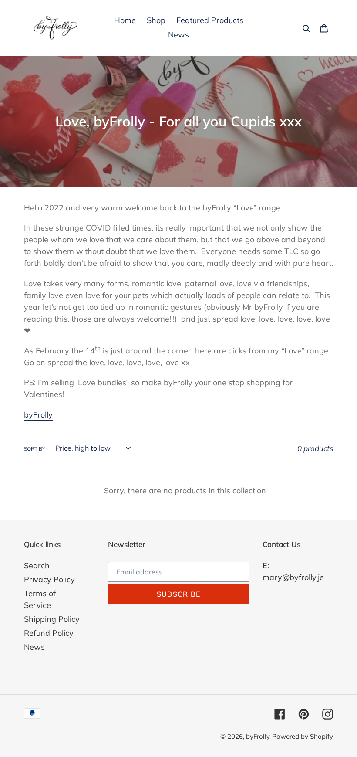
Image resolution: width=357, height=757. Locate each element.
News (34, 647)
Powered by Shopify (302, 736)
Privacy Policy (49, 579)
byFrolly (38, 415)
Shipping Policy (52, 619)
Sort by (34, 448)
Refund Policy (49, 633)
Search (37, 565)
